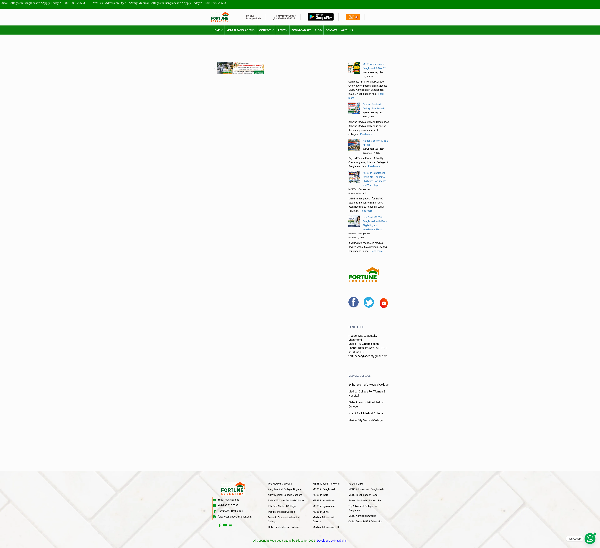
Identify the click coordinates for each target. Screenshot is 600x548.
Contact (331, 30)
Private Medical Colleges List (364, 500)
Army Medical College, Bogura (284, 489)
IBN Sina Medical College (282, 506)
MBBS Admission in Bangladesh (366, 489)
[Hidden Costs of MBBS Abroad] (354, 145)
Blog (318, 30)
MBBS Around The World (326, 483)
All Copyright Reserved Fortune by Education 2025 (284, 540)
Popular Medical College (281, 511)
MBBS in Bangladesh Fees (363, 494)
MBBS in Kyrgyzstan (324, 506)
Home (217, 30)
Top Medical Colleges (280, 483)
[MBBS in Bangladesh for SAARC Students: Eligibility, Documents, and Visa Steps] (354, 177)
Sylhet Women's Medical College (286, 500)
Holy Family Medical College (283, 527)
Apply (281, 30)
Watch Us (347, 30)
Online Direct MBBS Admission (365, 521)
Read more (366, 134)
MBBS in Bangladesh (240, 30)
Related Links (355, 483)
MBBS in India (320, 494)
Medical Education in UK (326, 527)
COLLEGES (265, 30)
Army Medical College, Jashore (285, 494)
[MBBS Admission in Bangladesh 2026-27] (354, 68)
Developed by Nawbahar (332, 540)
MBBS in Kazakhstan (324, 500)
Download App (301, 30)
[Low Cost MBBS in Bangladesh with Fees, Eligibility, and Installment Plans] (354, 221)
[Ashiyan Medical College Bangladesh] (354, 108)
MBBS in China (321, 511)
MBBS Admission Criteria (362, 515)
